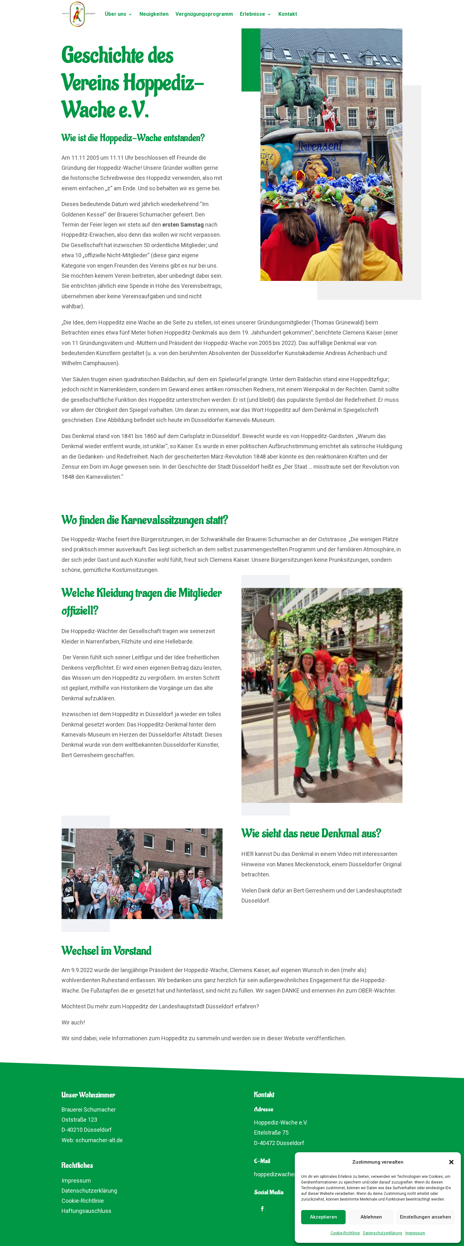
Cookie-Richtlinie (345, 1233)
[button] (451, 1162)
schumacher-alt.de (99, 1140)
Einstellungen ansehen (425, 1217)
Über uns (115, 14)
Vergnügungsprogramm (204, 14)
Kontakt (287, 14)
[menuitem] (78, 1180)
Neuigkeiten (154, 14)
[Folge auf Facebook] (262, 1209)
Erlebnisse (252, 14)
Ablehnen (371, 1217)
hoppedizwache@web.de (286, 1174)
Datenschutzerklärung (382, 1233)
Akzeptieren (323, 1217)
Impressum (415, 1233)
